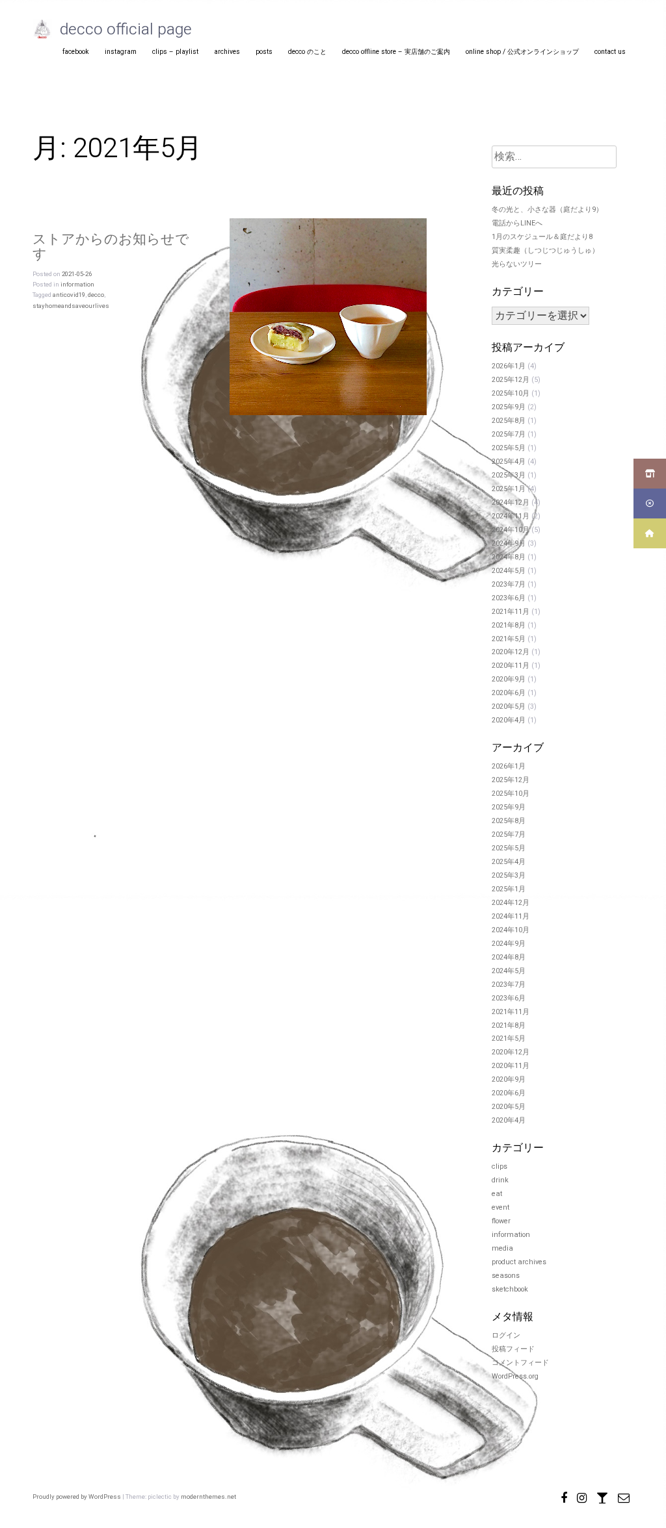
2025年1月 (509, 489)
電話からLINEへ (517, 223)
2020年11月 (510, 666)
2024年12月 (510, 503)
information (77, 284)
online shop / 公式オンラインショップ (522, 52)
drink (500, 1180)
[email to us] (623, 1496)
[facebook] (564, 1496)
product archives (519, 1262)
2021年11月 (510, 612)
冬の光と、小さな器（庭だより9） (547, 210)
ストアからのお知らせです (111, 246)
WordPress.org (515, 1376)
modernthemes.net (208, 1496)
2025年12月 (510, 380)
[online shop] (602, 1496)
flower (501, 1221)
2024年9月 (509, 544)
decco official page (126, 29)
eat (497, 1194)
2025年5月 (509, 448)
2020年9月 (509, 679)
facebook (75, 52)
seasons (506, 1276)
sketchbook (510, 1289)
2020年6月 (509, 693)
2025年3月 (509, 475)
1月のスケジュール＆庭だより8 (542, 237)
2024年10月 (510, 530)
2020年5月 (509, 707)
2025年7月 (509, 434)
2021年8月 (509, 625)
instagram (121, 52)
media (502, 1248)
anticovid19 (69, 294)
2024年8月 (509, 557)
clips (499, 1167)
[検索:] (554, 158)
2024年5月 (509, 571)
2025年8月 (509, 421)
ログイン (506, 1336)
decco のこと (307, 52)
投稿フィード (513, 1349)
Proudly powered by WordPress (77, 1496)
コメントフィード (520, 1363)
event (500, 1208)
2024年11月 (510, 516)
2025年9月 (509, 407)
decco (96, 294)
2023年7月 (509, 584)
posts (264, 52)
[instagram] (582, 1496)
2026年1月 (509, 366)
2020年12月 (510, 652)
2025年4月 (509, 462)
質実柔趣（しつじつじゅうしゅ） (545, 251)
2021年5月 (509, 639)
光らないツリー (517, 264)
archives (227, 52)
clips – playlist (175, 52)
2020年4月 (509, 720)
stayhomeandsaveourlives (71, 306)
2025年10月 (510, 393)
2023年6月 (509, 598)
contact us (610, 52)
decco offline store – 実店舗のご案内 (396, 52)
